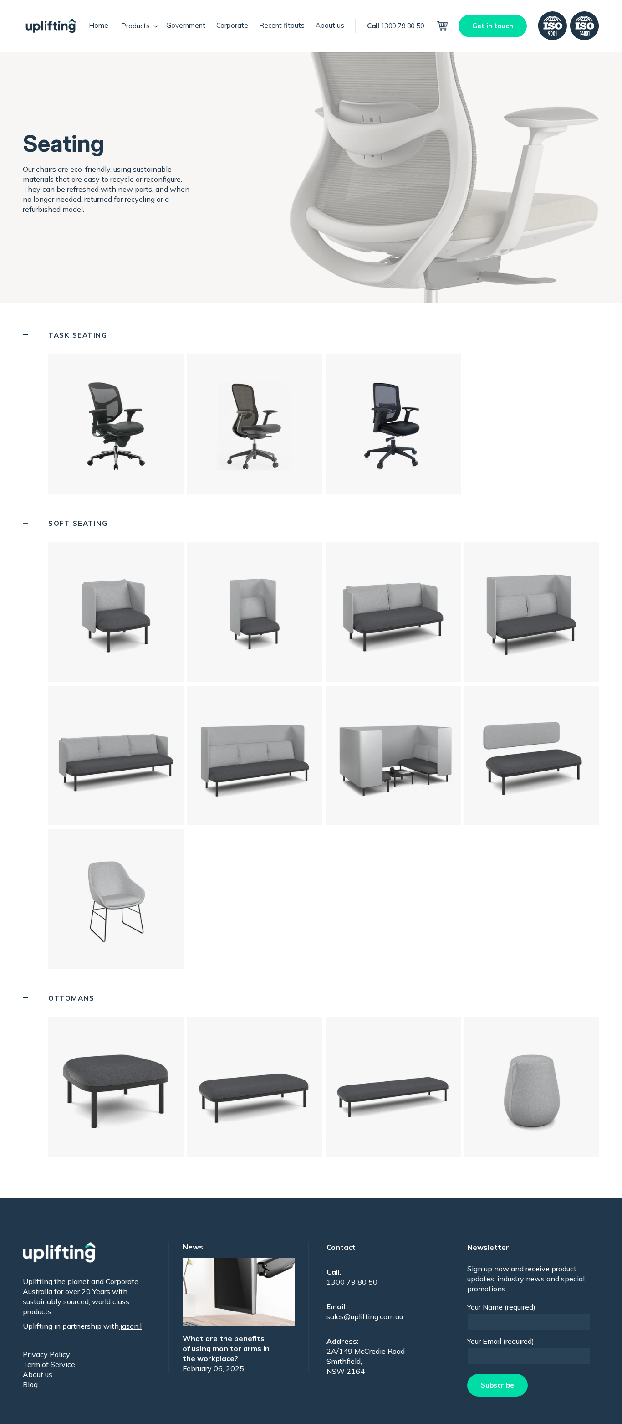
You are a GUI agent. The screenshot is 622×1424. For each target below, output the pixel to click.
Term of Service (49, 1364)
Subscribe (497, 1385)
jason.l (130, 1326)
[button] (137, 26)
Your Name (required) (501, 1306)
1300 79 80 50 (395, 25)
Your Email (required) (500, 1341)
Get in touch (492, 25)
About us (37, 1374)
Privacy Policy (46, 1354)
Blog (30, 1384)
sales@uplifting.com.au (364, 1316)
